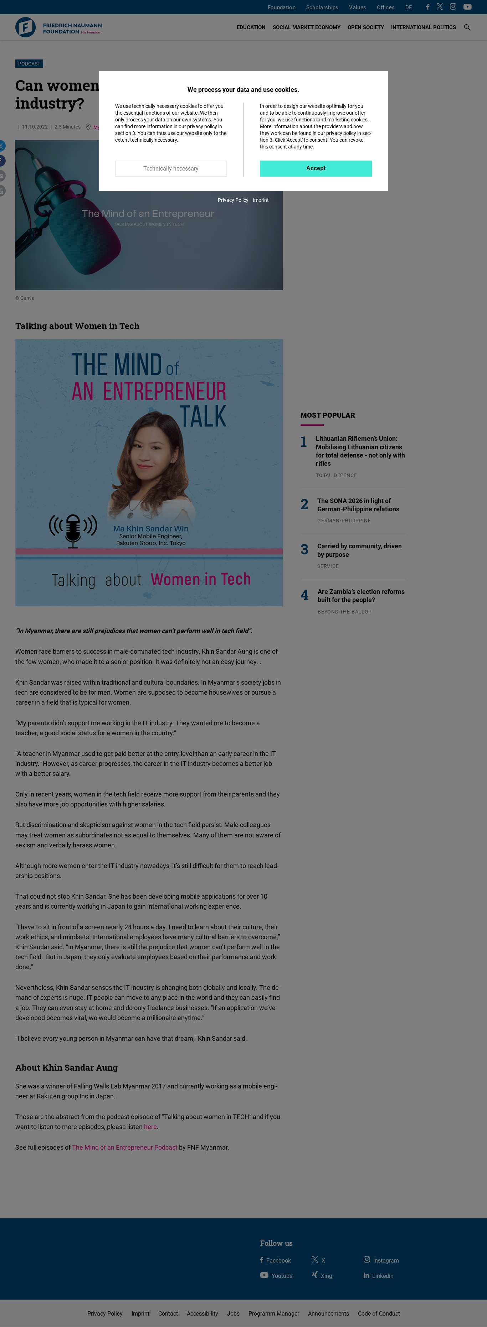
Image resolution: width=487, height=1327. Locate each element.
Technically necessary (171, 168)
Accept (315, 168)
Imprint (261, 200)
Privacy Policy (233, 200)
